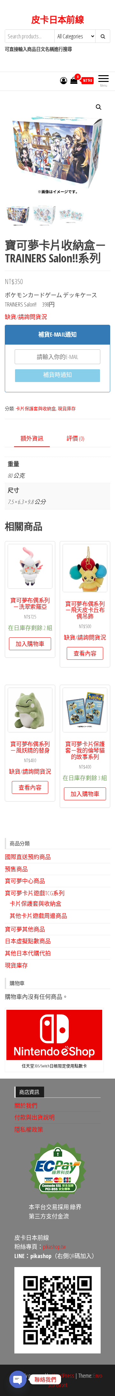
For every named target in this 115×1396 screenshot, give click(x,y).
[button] (98, 107)
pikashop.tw (54, 1246)
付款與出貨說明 (34, 1117)
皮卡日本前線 (57, 19)
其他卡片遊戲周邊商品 (38, 916)
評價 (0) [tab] (75, 438)
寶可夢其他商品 (25, 929)
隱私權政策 (28, 1129)
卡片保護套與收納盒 (36, 408)
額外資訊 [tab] (31, 438)
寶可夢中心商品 (25, 881)
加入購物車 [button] (30, 644)
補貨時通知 (57, 375)
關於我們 (25, 1105)
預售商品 (16, 869)
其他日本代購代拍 (28, 953)
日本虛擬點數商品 (28, 941)
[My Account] (63, 80)
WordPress (63, 1375)
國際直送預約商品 (28, 857)
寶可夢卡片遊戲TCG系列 (35, 893)
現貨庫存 (67, 408)
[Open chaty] (18, 1379)
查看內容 (84, 653)
